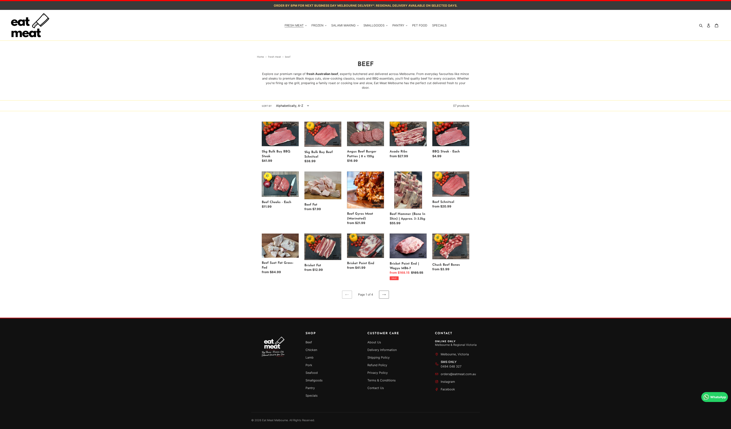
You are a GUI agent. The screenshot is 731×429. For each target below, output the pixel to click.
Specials (312, 395)
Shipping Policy (378, 357)
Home (260, 56)
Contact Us (375, 388)
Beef (309, 342)
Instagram (448, 382)
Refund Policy (377, 365)
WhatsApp (718, 397)
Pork (309, 365)
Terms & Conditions (381, 380)
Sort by (267, 105)
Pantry (310, 388)
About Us (374, 342)
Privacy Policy (377, 373)
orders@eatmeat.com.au (458, 374)
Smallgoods (314, 380)
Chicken (311, 350)
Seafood (312, 373)
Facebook (448, 389)
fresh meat (275, 56)
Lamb (310, 357)
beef (287, 56)
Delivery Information (382, 350)
